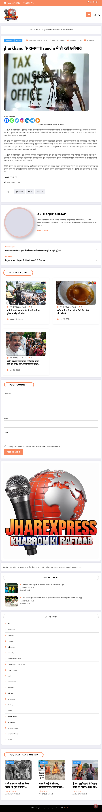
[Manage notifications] (96, 806)
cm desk (11, 641)
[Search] (95, 15)
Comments (7, 394)
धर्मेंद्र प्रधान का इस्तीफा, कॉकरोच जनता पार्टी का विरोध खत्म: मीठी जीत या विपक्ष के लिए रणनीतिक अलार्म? (23, 363)
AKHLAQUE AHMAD (58, 41)
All (9, 624)
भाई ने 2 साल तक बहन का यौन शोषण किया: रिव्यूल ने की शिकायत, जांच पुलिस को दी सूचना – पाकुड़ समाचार (85, 785)
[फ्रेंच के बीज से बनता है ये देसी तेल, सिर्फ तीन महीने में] (76, 293)
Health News (12, 670)
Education (11, 653)
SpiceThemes (67, 808)
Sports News (12, 716)
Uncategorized (13, 728)
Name (6, 418)
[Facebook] (6, 120)
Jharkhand (9, 41)
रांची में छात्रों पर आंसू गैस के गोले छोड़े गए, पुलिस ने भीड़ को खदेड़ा (23, 312)
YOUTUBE (13, 177)
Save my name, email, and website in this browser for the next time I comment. (34, 446)
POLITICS (44, 41)
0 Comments (90, 41)
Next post (8, 256)
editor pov (11, 647)
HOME (6, 177)
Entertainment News (14, 658)
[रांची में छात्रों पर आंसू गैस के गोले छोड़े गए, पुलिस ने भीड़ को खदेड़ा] (26, 293)
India (9, 676)
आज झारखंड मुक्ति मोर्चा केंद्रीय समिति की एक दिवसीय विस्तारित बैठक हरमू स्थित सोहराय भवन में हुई (52, 598)
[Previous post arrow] (96, 249)
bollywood (11, 630)
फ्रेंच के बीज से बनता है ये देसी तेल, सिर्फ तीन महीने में (73, 312)
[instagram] (94, 2)
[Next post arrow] (96, 260)
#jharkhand (32, 41)
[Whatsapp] (11, 120)
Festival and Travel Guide (16, 664)
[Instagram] (22, 120)
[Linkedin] (27, 120)
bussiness (11, 635)
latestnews (11, 699)
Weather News (13, 734)
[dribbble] (91, 2)
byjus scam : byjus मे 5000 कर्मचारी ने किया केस (25, 260)
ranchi (10, 711)
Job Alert (11, 693)
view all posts (42, 231)
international (12, 682)
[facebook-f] (88, 2)
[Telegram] (32, 120)
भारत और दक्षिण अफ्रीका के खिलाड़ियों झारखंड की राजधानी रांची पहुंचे (43, 584)
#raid (38, 41)
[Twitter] (17, 120)
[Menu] (88, 14)
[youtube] (96, 2)
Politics (18, 41)
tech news (11, 722)
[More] (37, 120)
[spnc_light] (99, 15)
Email (6, 433)
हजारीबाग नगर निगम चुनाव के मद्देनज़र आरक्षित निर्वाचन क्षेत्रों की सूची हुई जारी (33, 250)
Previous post (10, 247)
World (10, 739)
